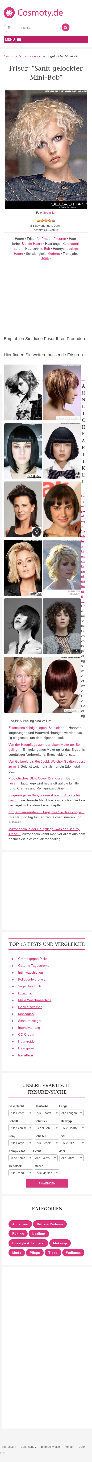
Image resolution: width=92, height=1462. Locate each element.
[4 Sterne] (50, 220)
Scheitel (40, 1136)
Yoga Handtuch (29, 986)
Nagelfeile (25, 1055)
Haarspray (26, 1048)
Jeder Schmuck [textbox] (47, 1128)
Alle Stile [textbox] (68, 1143)
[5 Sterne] (53, 220)
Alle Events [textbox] (42, 1158)
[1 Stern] (38, 220)
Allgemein (20, 1224)
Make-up (60, 1243)
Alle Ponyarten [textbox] (20, 1143)
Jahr (62, 1151)
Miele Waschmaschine (34, 1000)
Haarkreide (26, 1041)
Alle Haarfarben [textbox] (47, 1113)
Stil (63, 1136)
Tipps (53, 1253)
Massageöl (26, 1014)
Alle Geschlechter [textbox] (22, 1113)
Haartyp (66, 1121)
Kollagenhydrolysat (32, 979)
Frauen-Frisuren (54, 238)
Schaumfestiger (30, 1021)
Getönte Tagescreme (34, 965)
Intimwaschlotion (30, 972)
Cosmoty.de (12, 56)
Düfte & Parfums (50, 1224)
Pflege (35, 1253)
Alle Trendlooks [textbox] (21, 1173)
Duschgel (25, 993)
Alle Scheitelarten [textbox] (48, 1143)
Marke (39, 1166)
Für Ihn (18, 1234)
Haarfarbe (41, 1106)
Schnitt (13, 1121)
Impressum (9, 1446)
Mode (16, 1253)
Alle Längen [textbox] (69, 1113)
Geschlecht (16, 1106)
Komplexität (16, 1151)
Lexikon (38, 1234)
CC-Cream (26, 1034)
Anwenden (46, 1183)
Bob (47, 248)
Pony (11, 1136)
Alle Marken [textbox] (44, 1173)
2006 (45, 258)
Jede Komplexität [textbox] (22, 1158)
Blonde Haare (32, 243)
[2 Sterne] (42, 220)
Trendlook (15, 1166)
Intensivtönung (29, 1027)
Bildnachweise (50, 1446)
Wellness (73, 1253)
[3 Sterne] (46, 220)
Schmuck (41, 1121)
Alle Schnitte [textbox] (19, 1128)
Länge (63, 1106)
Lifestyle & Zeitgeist (28, 1243)
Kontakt (69, 1446)
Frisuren (31, 56)
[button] (10, 39)
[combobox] (20, 1113)
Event (37, 1151)
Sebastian (49, 212)
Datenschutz (29, 1446)
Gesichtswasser (30, 1007)
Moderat (53, 253)
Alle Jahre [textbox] (67, 1158)
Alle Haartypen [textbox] (72, 1128)
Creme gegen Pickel (33, 959)
